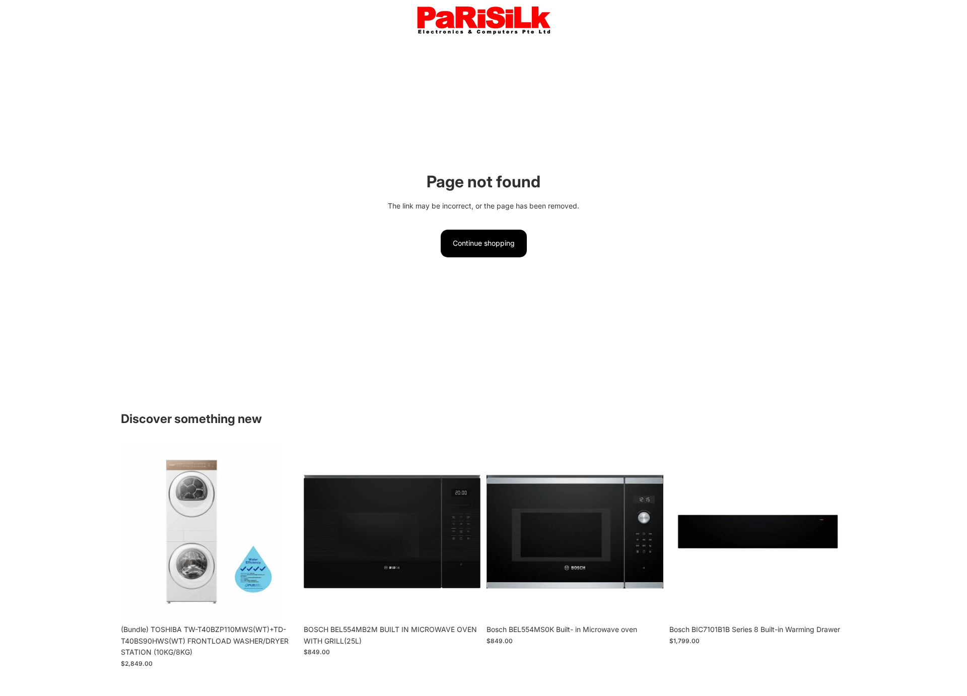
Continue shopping (484, 243)
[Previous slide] (136, 532)
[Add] (282, 605)
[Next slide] (282, 532)
